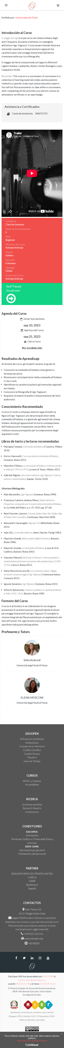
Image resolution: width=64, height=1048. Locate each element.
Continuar (32, 1044)
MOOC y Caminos (32, 781)
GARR (32, 881)
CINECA (32, 877)
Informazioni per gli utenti (32, 850)
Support (16, 917)
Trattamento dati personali (32, 853)
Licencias (32, 842)
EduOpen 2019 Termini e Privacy (32, 1040)
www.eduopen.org (33, 938)
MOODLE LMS (23, 983)
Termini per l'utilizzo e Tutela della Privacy (32, 839)
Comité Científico (32, 750)
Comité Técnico (32, 753)
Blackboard (32, 884)
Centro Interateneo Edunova (32, 980)
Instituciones (32, 742)
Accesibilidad (32, 784)
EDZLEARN (48, 976)
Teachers (32, 757)
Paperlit (32, 888)
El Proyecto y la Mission (32, 739)
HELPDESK (34, 943)
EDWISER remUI (47, 983)
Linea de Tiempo (32, 761)
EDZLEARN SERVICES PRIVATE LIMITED (32, 873)
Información (32, 835)
